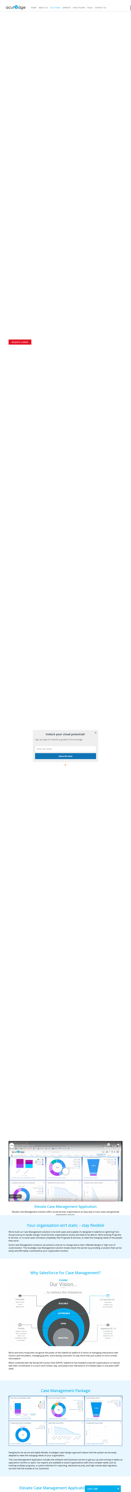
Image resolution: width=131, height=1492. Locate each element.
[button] (65, 734)
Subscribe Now (66, 756)
